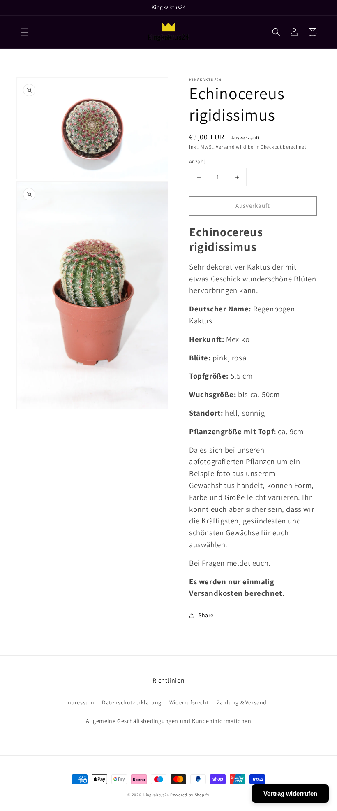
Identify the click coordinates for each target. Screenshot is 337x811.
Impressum (79, 702)
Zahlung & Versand (242, 702)
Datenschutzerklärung (132, 702)
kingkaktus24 (156, 794)
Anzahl (197, 161)
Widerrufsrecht (189, 702)
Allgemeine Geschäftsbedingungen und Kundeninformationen (169, 721)
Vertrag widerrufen (290, 793)
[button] (25, 32)
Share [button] (206, 615)
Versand (225, 147)
